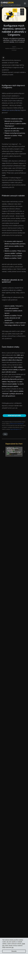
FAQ (5, 434)
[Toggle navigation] (25, 3)
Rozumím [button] (14, 951)
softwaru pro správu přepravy (11, 110)
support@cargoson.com (15, 429)
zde (12, 947)
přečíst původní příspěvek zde (16, 423)
